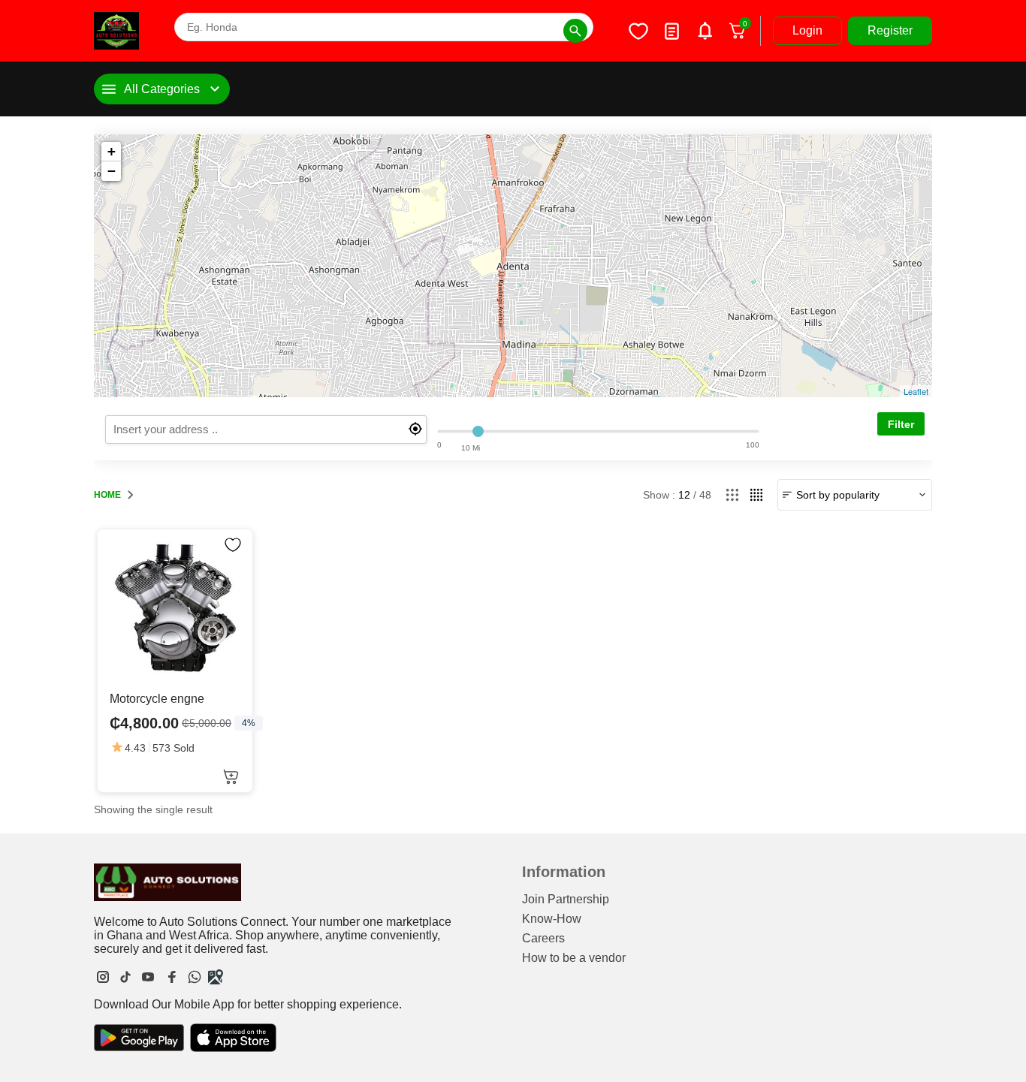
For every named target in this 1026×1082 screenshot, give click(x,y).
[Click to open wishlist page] (638, 30)
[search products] (575, 31)
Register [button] (890, 30)
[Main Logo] (116, 31)
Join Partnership (565, 899)
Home (107, 495)
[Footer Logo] (167, 882)
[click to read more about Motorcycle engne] (175, 606)
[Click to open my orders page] (671, 30)
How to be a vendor (574, 957)
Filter (901, 424)
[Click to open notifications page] (704, 30)
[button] (231, 776)
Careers (543, 938)
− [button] (111, 171)
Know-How (551, 918)
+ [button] (111, 151)
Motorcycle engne (157, 698)
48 (705, 495)
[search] (266, 429)
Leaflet (916, 391)
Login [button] (807, 30)
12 (684, 495)
